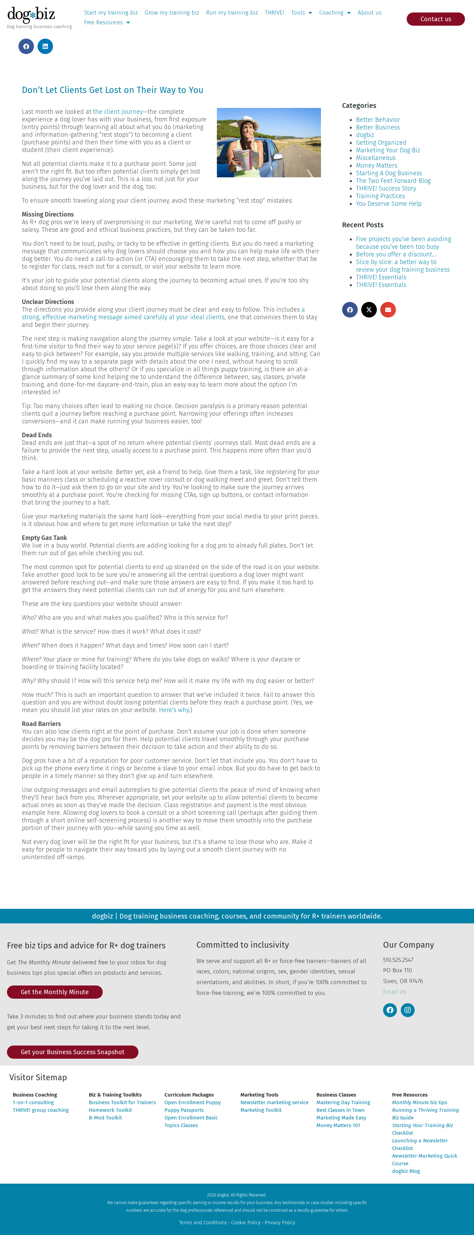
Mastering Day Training (343, 1102)
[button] (26, 46)
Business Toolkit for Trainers (122, 1102)
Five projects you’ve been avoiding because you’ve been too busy (403, 243)
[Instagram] (408, 1010)
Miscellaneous (376, 158)
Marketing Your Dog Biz (388, 150)
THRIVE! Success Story (386, 188)
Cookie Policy (246, 1223)
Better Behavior (378, 120)
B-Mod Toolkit (105, 1118)
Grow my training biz (172, 12)
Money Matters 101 (338, 1125)
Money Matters (376, 165)
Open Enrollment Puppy (192, 1102)
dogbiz (365, 135)
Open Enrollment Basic (191, 1118)
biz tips (419, 1102)
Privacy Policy (280, 1223)
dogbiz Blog (406, 1171)
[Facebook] (390, 1010)
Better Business (378, 127)
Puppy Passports (184, 1110)
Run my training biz (232, 12)
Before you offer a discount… (396, 254)
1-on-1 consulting (33, 1102)
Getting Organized (381, 142)
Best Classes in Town (340, 1110)
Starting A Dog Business (389, 173)
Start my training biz (111, 12)
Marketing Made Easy (341, 1118)
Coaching (331, 12)
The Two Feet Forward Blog (393, 181)
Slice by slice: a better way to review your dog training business (403, 265)
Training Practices (380, 196)
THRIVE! (274, 12)
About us (370, 12)
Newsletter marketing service (274, 1102)
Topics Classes (181, 1125)
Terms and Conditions (203, 1223)
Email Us (394, 992)
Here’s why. (174, 710)
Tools (298, 12)
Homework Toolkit (110, 1110)
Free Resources (103, 22)
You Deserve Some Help (389, 204)
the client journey (118, 112)
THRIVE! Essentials (381, 277)
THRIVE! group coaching (41, 1110)
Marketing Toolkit (260, 1110)
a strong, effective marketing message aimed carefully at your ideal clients (163, 313)
